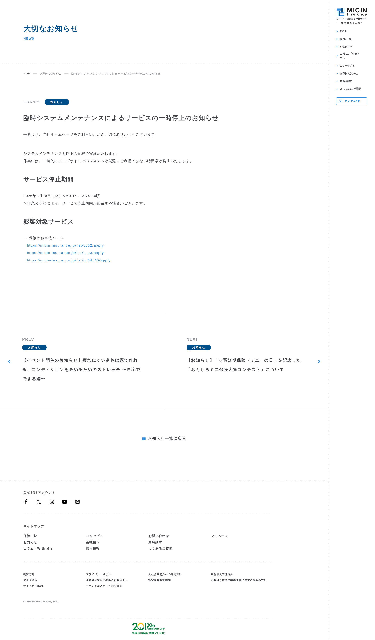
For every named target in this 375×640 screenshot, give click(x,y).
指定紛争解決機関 (159, 580)
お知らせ (346, 46)
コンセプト (347, 65)
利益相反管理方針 (222, 574)
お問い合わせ (349, 73)
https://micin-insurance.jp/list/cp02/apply (65, 245)
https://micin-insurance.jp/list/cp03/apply (65, 253)
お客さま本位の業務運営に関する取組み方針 (239, 580)
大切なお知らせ (51, 73)
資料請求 (346, 81)
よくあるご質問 (351, 88)
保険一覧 (346, 39)
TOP (343, 31)
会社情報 (93, 542)
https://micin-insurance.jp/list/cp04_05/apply (69, 260)
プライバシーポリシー (100, 574)
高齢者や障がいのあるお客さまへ (107, 580)
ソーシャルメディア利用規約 (104, 585)
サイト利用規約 (33, 585)
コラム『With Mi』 (350, 56)
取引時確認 (30, 580)
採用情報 (93, 548)
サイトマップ (33, 526)
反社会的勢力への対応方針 (165, 574)
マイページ (219, 536)
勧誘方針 (29, 574)
